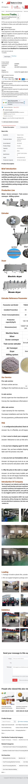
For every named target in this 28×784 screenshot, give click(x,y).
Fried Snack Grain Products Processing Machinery (15, 747)
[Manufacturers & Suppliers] (14, 2)
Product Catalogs (23, 721)
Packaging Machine (20, 730)
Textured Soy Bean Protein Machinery (9, 730)
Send (15, 680)
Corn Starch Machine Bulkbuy (10, 769)
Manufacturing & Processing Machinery (14, 11)
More (3, 772)
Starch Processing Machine (9, 765)
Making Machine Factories (9, 758)
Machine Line (22, 758)
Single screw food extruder (8, 724)
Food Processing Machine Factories (11, 762)
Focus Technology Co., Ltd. (19, 777)
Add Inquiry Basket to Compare (10, 122)
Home (3, 11)
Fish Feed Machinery (6, 727)
